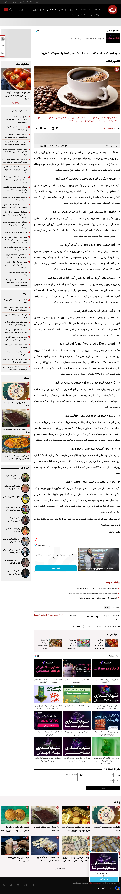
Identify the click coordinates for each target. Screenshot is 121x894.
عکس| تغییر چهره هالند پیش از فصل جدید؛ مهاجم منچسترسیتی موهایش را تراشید (16, 282)
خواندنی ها (112, 635)
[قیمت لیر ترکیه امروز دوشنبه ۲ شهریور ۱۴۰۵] (15, 845)
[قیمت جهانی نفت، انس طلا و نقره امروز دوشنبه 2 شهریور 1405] (76, 815)
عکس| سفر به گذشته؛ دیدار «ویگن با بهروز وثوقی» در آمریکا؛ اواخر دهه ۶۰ (14, 206)
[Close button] (117, 850)
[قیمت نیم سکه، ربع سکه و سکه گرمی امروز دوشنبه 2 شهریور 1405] (106, 845)
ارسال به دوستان (92, 626)
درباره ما (36, 2)
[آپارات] (18, 886)
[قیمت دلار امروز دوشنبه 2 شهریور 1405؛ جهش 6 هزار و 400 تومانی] (76, 845)
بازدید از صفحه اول (110, 626)
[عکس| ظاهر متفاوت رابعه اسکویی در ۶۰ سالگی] (25, 520)
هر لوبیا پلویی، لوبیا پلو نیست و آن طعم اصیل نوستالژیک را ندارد (17, 457)
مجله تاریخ (74, 9)
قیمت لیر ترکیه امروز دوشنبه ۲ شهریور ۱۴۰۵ (17, 353)
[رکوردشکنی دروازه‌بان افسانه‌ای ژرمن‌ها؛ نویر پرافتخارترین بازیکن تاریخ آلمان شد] (25, 530)
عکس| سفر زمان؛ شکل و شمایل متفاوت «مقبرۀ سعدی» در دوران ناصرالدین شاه (16, 265)
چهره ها (25, 468)
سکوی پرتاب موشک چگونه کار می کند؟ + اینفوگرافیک (15, 248)
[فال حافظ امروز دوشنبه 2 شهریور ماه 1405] (16, 418)
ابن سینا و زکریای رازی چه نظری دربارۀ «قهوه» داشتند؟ (98, 598)
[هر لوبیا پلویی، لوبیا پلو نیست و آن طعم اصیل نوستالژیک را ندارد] (16, 444)
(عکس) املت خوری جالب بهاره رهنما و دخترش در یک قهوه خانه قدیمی (92, 593)
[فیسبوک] (88, 617)
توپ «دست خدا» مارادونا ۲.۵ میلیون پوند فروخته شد (14, 128)
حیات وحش (95, 14)
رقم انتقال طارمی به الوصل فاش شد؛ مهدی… (11, 540)
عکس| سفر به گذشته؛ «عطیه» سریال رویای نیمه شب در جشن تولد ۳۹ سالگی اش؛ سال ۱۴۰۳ (14, 240)
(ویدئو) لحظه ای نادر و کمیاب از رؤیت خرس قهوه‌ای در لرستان (95, 588)
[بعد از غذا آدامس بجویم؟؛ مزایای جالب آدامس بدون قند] (83, 643)
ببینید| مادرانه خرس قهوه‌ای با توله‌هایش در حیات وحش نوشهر (16, 136)
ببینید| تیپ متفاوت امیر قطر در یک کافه (12, 562)
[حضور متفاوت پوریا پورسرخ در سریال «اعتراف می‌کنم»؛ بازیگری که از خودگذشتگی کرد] (25, 573)
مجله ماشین (83, 14)
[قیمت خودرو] (3, 46)
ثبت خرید (56, 568)
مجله (26, 378)
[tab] (18, 103)
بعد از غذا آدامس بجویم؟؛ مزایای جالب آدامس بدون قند (71, 647)
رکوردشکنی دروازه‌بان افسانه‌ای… (13, 530)
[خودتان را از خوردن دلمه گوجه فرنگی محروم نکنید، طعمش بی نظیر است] (111, 643)
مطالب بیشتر (60, 868)
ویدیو (21, 9)
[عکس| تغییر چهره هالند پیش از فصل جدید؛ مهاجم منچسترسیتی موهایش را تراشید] (25, 488)
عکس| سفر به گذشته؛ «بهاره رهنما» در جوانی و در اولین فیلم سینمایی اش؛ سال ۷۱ (15, 180)
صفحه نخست (94, 9)
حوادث (72, 14)
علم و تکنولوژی (38, 9)
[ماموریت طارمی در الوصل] (25, 499)
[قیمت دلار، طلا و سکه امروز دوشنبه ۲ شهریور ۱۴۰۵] (45, 845)
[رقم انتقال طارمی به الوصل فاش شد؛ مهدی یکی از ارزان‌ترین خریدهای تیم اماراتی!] (25, 541)
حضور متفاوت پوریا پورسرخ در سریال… (13, 572)
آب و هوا (15, 2)
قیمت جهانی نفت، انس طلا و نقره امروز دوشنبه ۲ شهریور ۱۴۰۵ (15, 308)
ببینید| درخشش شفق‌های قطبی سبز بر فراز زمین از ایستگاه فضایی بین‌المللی (14, 190)
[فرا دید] (112, 9)
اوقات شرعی (7, 2)
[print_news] (53, 129)
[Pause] (80, 569)
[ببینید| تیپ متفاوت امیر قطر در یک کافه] (25, 562)
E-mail (117, 780)
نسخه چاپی (76, 626)
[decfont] (36, 129)
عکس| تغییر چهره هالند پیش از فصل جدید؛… (12, 487)
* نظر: (81, 775)
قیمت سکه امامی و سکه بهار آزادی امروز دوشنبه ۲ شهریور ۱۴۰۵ (15, 323)
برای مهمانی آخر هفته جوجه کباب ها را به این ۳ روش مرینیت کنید (43, 647)
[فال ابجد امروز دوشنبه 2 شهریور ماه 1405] (16, 391)
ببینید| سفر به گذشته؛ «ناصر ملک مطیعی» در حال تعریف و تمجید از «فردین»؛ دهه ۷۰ (15, 120)
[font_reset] (41, 129)
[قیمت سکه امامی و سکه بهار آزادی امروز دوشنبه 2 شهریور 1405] (15, 815)
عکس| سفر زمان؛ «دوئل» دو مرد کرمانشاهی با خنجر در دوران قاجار (15, 143)
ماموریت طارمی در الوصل (11, 496)
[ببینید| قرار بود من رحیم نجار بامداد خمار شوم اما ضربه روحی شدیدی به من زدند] (25, 477)
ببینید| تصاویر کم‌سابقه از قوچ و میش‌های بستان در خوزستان (16, 256)
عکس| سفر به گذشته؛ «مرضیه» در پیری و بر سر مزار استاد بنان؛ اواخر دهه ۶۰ (15, 170)
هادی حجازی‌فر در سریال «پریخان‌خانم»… (11, 551)
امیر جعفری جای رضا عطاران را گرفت (16, 273)
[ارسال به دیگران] (57, 129)
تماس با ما (29, 2)
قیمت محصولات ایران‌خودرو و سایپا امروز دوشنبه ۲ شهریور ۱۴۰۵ (15, 368)
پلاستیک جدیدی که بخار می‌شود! (15, 232)
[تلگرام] (97, 617)
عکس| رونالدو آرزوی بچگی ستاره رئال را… (13, 509)
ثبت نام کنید (104, 879)
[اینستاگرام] (25, 886)
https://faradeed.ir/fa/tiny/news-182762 (48, 615)
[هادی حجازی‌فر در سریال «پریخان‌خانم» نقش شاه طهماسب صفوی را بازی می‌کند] (25, 552)
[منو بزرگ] (6, 10)
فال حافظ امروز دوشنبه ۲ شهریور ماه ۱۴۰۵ (15, 316)
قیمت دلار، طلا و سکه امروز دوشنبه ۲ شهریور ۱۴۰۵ (14, 346)
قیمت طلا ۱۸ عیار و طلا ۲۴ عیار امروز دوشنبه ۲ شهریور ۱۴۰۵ (15, 360)
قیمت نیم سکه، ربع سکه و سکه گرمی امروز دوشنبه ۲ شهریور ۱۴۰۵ (16, 331)
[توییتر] (92, 617)
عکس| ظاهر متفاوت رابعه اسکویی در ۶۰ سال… (11, 519)
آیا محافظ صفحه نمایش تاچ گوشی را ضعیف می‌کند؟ (15, 198)
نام (119, 775)
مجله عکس (63, 9)
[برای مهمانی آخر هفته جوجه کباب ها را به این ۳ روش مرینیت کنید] (55, 643)
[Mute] (83, 569)
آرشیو (22, 2)
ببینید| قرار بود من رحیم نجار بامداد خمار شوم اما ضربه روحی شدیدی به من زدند (15, 225)
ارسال (103, 788)
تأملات (83, 9)
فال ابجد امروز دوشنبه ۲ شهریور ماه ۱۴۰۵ (15, 301)
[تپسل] (36, 545)
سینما (28, 9)
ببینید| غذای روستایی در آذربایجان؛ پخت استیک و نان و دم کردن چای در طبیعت (15, 215)
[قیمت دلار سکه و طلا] (3, 39)
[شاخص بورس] (3, 53)
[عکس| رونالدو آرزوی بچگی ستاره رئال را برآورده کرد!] (25, 509)
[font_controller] (45, 129)
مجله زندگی (51, 9)
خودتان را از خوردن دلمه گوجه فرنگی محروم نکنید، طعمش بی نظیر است (99, 647)
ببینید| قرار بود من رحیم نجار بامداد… (12, 477)
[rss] (4, 885)
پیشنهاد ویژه (22, 64)
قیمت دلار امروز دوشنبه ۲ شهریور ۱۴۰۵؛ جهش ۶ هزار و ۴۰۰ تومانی (16, 338)
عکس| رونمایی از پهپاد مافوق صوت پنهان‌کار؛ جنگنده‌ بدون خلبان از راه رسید (15, 152)
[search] (10, 10)
